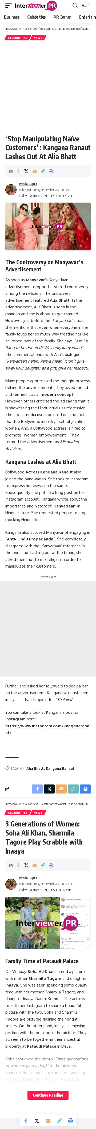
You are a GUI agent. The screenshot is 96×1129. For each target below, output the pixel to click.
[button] (9, 5)
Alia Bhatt (35, 768)
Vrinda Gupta (28, 184)
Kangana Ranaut (60, 768)
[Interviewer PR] (36, 5)
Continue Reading (48, 1095)
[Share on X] (26, 171)
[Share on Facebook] (18, 171)
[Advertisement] (48, 87)
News (38, 37)
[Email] (34, 171)
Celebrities (17, 37)
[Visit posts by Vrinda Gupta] (11, 189)
